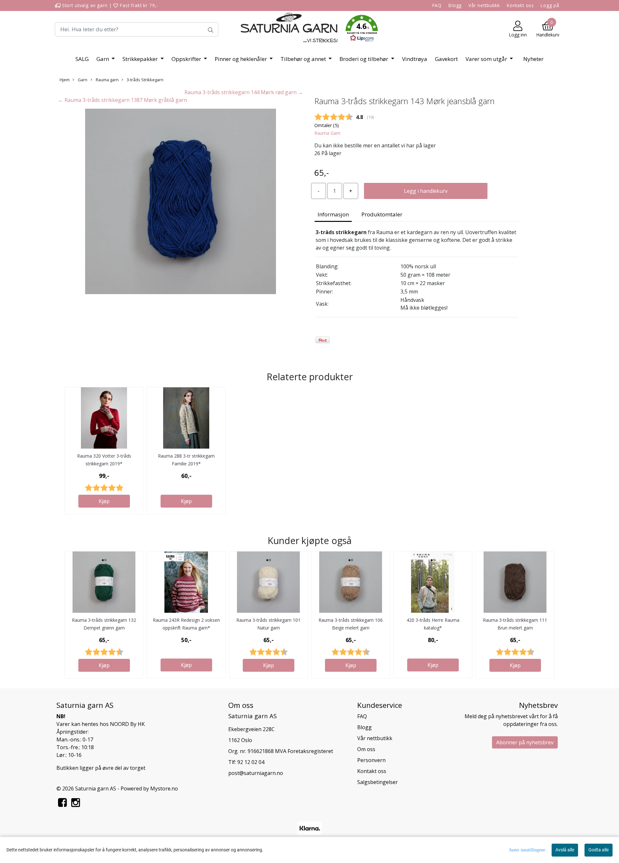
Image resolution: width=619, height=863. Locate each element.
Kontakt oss (520, 5)
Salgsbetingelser (377, 782)
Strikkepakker (141, 59)
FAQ (437, 5)
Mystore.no (164, 788)
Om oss (366, 749)
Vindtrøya (414, 59)
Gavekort (446, 59)
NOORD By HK (127, 724)
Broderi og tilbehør (364, 59)
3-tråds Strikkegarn (144, 80)
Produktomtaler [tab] (381, 214)
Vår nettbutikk (484, 5)
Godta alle (598, 849)
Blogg (455, 5)
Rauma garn (107, 80)
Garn (103, 59)
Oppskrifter (187, 59)
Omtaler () (326, 125)
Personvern (371, 760)
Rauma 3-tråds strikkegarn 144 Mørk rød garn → (243, 92)
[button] (362, 29)
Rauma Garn (327, 133)
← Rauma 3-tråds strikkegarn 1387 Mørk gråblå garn (122, 100)
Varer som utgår (487, 59)
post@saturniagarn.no (255, 773)
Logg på (550, 5)
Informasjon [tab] (333, 214)
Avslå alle (564, 849)
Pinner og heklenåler (241, 59)
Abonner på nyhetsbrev (525, 742)
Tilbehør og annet (303, 59)
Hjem (65, 80)
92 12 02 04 (250, 762)
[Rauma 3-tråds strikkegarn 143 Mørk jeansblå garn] (180, 202)
